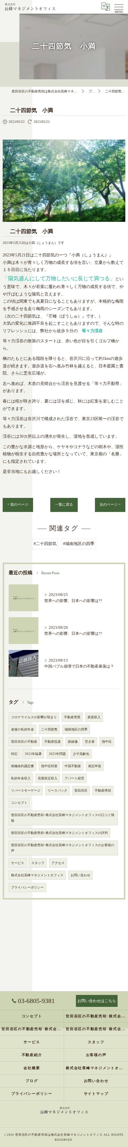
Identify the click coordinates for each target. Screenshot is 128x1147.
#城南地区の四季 (78, 543)
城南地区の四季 (76, 729)
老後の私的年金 (22, 729)
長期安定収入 (47, 778)
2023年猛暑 (33, 754)
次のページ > (110, 504)
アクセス (58, 863)
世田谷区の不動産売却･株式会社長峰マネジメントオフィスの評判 (59, 833)
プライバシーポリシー (27, 887)
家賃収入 (94, 717)
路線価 (73, 741)
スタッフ (37, 863)
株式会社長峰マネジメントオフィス (37, 875)
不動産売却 (103, 790)
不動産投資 (52, 741)
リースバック (57, 790)
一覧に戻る (64, 504)
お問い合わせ (80, 875)
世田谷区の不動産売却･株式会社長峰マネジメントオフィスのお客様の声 (62, 847)
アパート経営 (74, 778)
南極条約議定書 (22, 766)
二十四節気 (49, 729)
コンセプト (19, 802)
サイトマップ (96, 1094)
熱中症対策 (49, 766)
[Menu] (118, 6)
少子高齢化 (81, 754)
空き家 (90, 741)
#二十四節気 (45, 543)
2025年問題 (57, 754)
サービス (17, 863)
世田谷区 (81, 790)
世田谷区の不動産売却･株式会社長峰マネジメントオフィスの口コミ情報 (62, 817)
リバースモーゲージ (25, 790)
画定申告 (94, 766)
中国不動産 (73, 766)
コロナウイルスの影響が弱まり (34, 717)
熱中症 (107, 741)
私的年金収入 (21, 778)
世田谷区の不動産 (24, 741)
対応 (14, 754)
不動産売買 (72, 717)
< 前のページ (17, 504)
